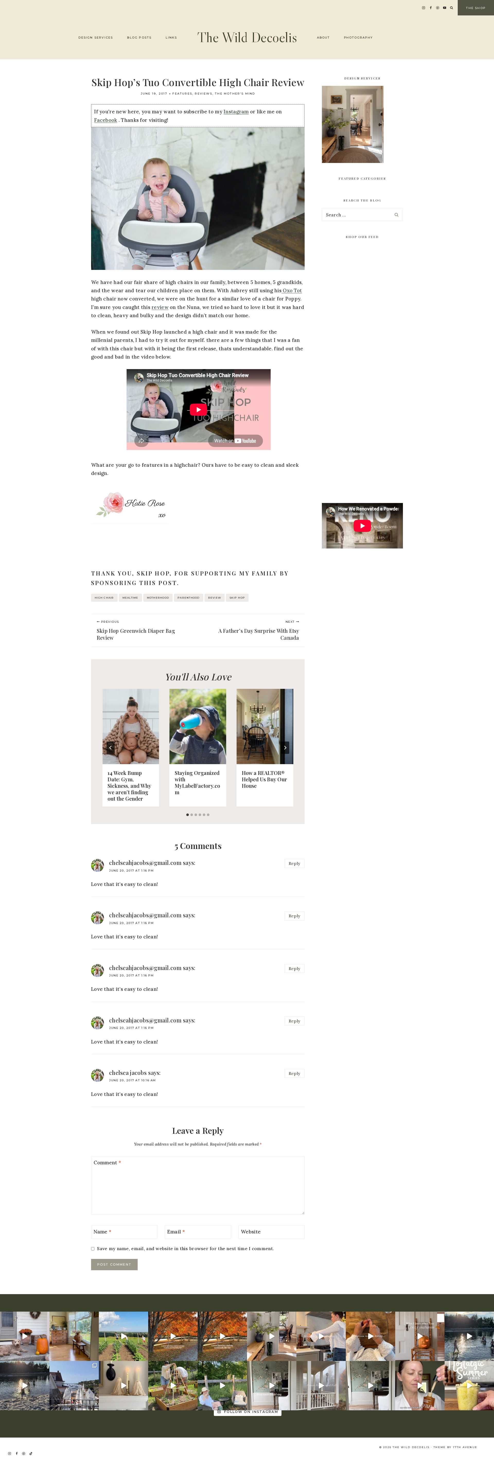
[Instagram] (423, 8)
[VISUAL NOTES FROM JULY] (74, 1385)
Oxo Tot (291, 290)
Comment (107, 1162)
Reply (294, 863)
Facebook (105, 120)
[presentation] (130, 726)
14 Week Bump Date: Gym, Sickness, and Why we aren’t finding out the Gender (129, 785)
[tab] (187, 814)
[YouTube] (445, 8)
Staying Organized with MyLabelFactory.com (197, 782)
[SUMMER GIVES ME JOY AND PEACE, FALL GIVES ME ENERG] (222, 1336)
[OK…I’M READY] (24, 1336)
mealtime (130, 597)
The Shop (476, 8)
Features (182, 93)
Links (171, 37)
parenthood (189, 597)
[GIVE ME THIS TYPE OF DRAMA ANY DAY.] (271, 1385)
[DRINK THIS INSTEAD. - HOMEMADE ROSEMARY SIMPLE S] (321, 1336)
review (160, 307)
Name (103, 1231)
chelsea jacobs (128, 1072)
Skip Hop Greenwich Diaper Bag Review (136, 630)
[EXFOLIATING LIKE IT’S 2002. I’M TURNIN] (469, 1385)
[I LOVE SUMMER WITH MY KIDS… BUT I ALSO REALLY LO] (123, 1336)
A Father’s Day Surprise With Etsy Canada (258, 630)
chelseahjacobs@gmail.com (145, 862)
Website (251, 1231)
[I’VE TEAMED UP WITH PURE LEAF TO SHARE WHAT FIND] (222, 1385)
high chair (104, 597)
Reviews (203, 93)
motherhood (158, 597)
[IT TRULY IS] (370, 1385)
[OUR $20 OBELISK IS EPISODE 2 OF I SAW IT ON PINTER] (173, 1385)
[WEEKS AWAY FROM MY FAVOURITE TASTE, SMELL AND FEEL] (420, 1336)
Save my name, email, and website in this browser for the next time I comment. (185, 1248)
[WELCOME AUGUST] (24, 1385)
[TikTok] (31, 1453)
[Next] (285, 748)
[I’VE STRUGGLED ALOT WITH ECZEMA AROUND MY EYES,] (420, 1385)
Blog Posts (139, 37)
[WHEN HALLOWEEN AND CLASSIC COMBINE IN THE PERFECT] (123, 1385)
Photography (358, 37)
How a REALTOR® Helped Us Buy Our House (264, 779)
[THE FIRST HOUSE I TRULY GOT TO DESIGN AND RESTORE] (271, 1336)
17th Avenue (465, 1447)
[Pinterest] (438, 8)
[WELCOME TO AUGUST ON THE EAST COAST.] (469, 1336)
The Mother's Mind (235, 93)
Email (176, 1231)
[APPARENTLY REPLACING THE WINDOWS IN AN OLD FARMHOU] (74, 1336)
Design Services (95, 37)
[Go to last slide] (111, 748)
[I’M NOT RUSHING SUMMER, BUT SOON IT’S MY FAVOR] (173, 1336)
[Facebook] (430, 8)
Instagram (236, 111)
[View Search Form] (451, 8)
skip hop (237, 597)
